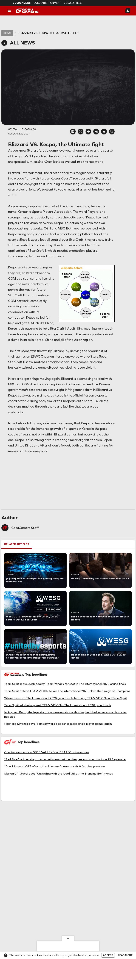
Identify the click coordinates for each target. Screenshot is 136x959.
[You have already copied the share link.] (112, 131)
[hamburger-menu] (9, 10)
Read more (125, 955)
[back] (4, 43)
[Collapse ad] (68, 938)
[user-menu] (127, 10)
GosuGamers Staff (25, 528)
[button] (73, 131)
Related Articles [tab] (16, 544)
